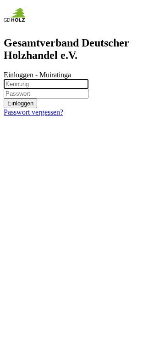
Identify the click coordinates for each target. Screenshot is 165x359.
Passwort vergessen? (33, 112)
